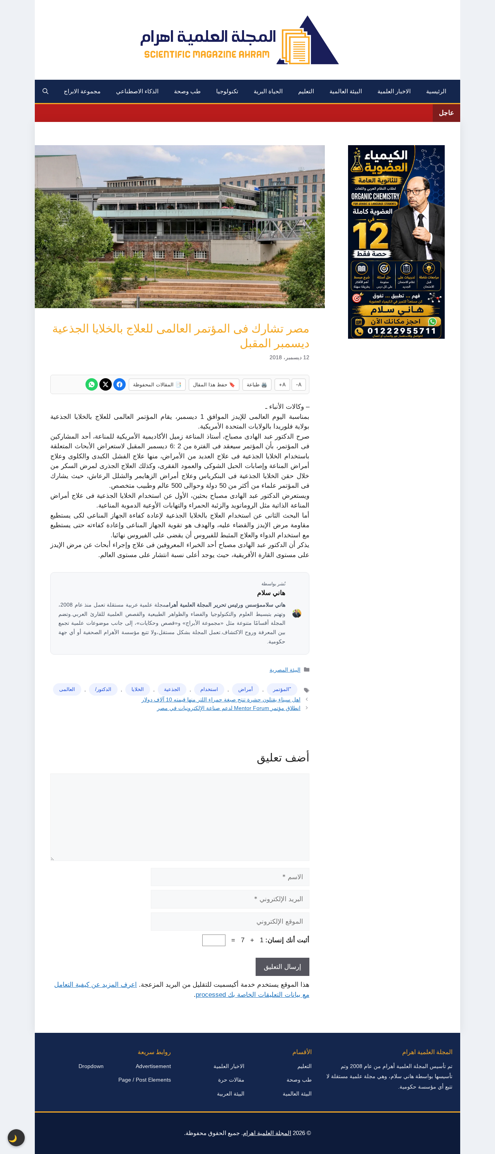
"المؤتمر (282, 689)
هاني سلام (271, 593)
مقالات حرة (231, 1080)
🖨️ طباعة (257, 384)
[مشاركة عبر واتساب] (91, 384)
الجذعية (172, 689)
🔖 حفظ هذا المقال (214, 384)
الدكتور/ (103, 689)
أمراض (245, 689)
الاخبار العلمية (394, 91)
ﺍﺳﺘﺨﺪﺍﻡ (209, 689)
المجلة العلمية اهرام (267, 1133)
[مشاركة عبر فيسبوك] (119, 384)
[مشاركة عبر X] (105, 384)
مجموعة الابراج (82, 91)
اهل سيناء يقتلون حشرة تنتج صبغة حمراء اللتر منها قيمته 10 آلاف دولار (221, 699)
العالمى (67, 689)
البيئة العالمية (345, 91)
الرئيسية (436, 91)
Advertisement (153, 1066)
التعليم (306, 91)
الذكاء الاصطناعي (137, 91)
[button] (45, 91)
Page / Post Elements (144, 1080)
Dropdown (91, 1066)
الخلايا (137, 689)
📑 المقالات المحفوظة (157, 384)
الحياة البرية (268, 91)
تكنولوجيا (227, 91)
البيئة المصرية (285, 670)
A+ (282, 384)
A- (299, 384)
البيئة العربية (230, 1094)
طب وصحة (187, 91)
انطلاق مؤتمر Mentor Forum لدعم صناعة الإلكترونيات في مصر (228, 708)
